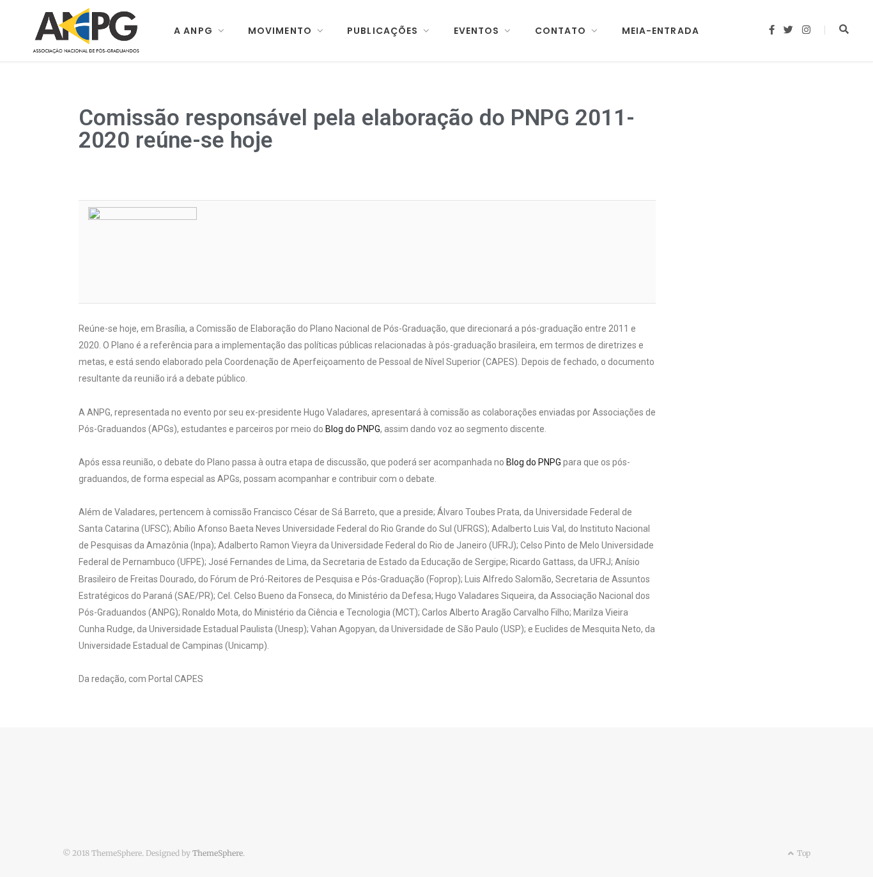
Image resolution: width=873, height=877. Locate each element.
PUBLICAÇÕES (382, 30)
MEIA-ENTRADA (660, 30)
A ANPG (193, 30)
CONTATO (561, 30)
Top (802, 853)
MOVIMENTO (280, 30)
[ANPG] (86, 30)
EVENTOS (477, 30)
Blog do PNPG (352, 429)
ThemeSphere (217, 853)
